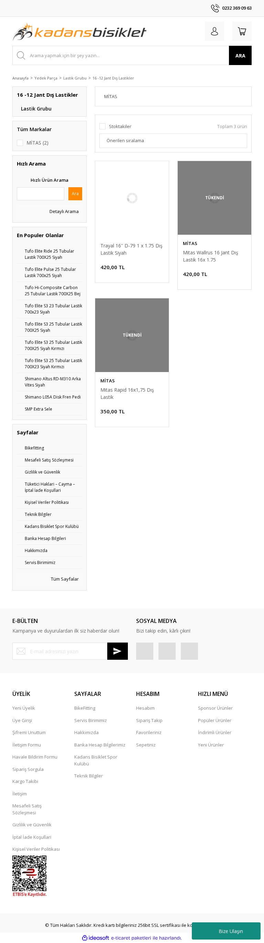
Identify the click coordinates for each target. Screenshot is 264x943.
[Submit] (117, 651)
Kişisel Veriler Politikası (36, 849)
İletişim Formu (26, 745)
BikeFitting (84, 708)
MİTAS (190, 243)
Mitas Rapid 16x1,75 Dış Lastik (127, 393)
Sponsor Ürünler (215, 708)
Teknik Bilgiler (88, 776)
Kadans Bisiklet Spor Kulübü (95, 760)
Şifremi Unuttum (29, 732)
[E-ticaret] (131, 938)
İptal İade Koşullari (31, 837)
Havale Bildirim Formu (34, 757)
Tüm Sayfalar (64, 579)
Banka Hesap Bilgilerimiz (99, 745)
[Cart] (242, 31)
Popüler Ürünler (214, 720)
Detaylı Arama (63, 211)
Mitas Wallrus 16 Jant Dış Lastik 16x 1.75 (210, 256)
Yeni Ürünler (211, 745)
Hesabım (145, 708)
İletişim (19, 794)
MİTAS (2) (37, 142)
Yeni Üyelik (23, 708)
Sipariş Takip (149, 720)
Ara (75, 194)
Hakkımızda (86, 732)
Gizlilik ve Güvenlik (32, 825)
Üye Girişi (22, 720)
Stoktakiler (120, 126)
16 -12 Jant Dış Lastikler (113, 78)
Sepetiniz (146, 745)
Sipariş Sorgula (28, 769)
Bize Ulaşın (231, 931)
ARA (240, 55)
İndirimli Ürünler (214, 732)
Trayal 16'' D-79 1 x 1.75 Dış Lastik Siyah (131, 249)
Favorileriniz (149, 732)
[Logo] (79, 31)
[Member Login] (214, 31)
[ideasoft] (95, 938)
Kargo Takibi (25, 781)
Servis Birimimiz (90, 720)
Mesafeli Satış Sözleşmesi (27, 809)
